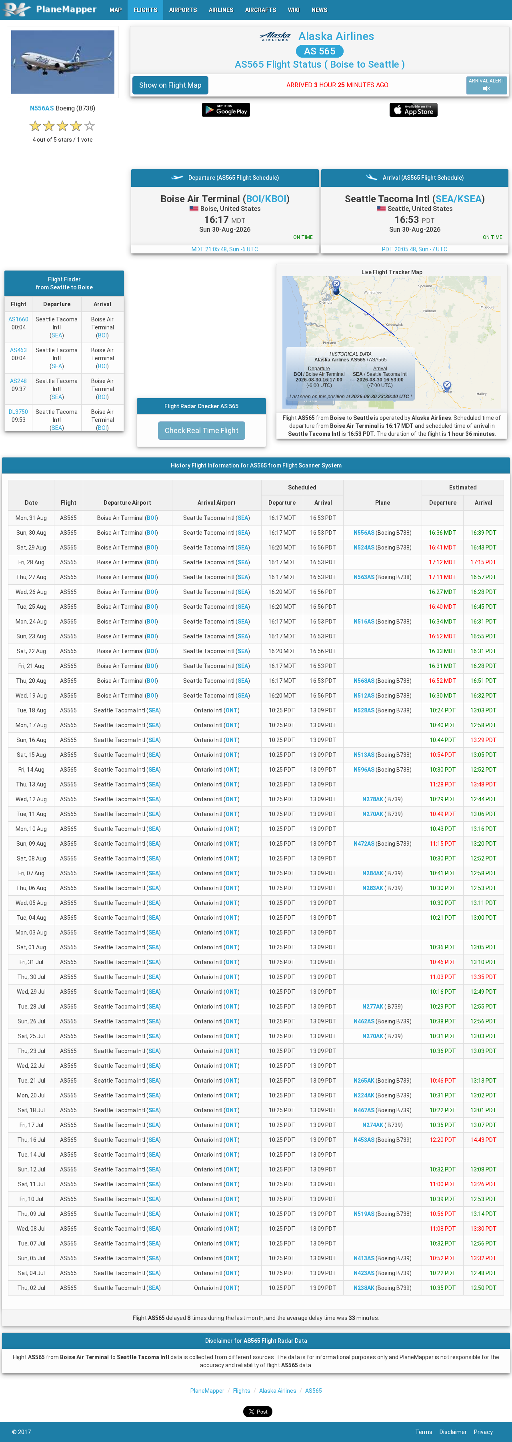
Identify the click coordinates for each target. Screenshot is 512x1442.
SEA (57, 335)
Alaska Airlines (336, 36)
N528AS (364, 710)
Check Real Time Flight (201, 430)
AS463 (18, 350)
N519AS (364, 1214)
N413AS (364, 1258)
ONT (232, 710)
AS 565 (320, 51)
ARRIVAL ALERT (487, 81)
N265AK (364, 1080)
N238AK (364, 1288)
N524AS (364, 547)
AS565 (313, 1391)
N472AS (364, 843)
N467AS (364, 1110)
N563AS (364, 577)
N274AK (372, 1125)
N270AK (372, 814)
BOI (102, 335)
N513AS (364, 755)
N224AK (364, 1095)
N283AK (372, 888)
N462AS (364, 1021)
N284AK (372, 873)
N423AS (364, 1273)
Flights (241, 1391)
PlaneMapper (207, 1391)
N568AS (364, 681)
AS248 (18, 381)
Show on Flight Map (170, 85)
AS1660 (18, 319)
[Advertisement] (320, 143)
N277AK (372, 1006)
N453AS (364, 1140)
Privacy (487, 1432)
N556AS (42, 108)
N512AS (364, 695)
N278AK (372, 799)
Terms (427, 1432)
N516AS (364, 621)
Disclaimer (457, 1432)
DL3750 (18, 412)
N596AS (364, 769)
